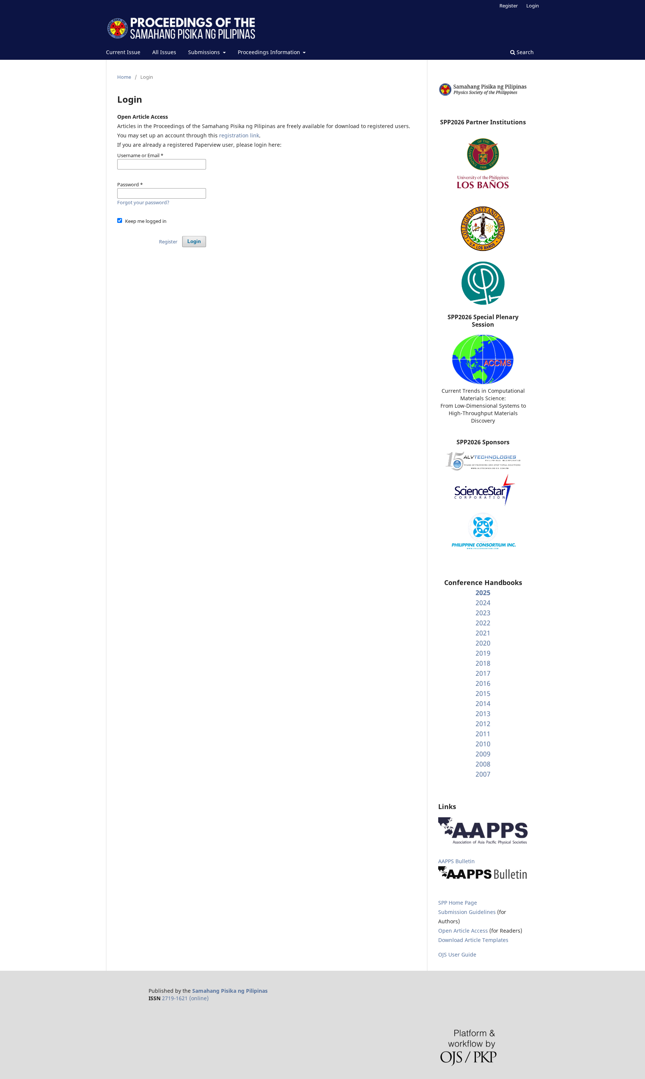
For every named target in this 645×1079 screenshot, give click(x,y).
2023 (483, 612)
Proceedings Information (270, 52)
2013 (483, 713)
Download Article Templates (473, 939)
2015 (483, 693)
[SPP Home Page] (483, 94)
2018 (483, 663)
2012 (483, 723)
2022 (483, 622)
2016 (483, 683)
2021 (483, 632)
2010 (483, 743)
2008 (483, 763)
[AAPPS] (483, 842)
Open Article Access (463, 930)
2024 (483, 602)
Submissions (204, 52)
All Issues (164, 52)
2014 (483, 703)
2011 (483, 733)
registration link (239, 135)
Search (524, 52)
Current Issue (123, 52)
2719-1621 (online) (185, 998)
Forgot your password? (143, 202)
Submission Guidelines (467, 911)
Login (532, 5)
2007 (483, 773)
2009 (483, 753)
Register (508, 5)
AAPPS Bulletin (456, 861)
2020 (483, 642)
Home (124, 77)
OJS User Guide (457, 954)
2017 (483, 673)
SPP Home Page (457, 902)
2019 (483, 653)
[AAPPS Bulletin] (483, 878)
